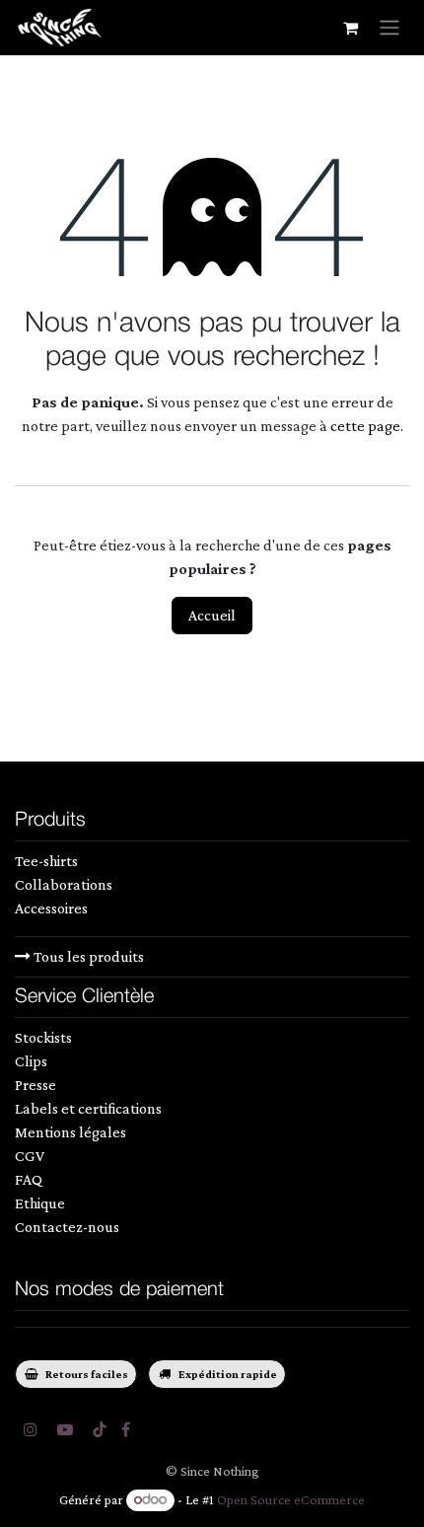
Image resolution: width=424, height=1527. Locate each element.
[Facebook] (125, 1429)
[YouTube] (65, 1429)
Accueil (212, 615)
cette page (365, 425)
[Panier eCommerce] (350, 27)
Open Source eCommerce (291, 1499)
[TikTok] (99, 1429)
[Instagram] (30, 1429)
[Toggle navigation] (389, 27)
